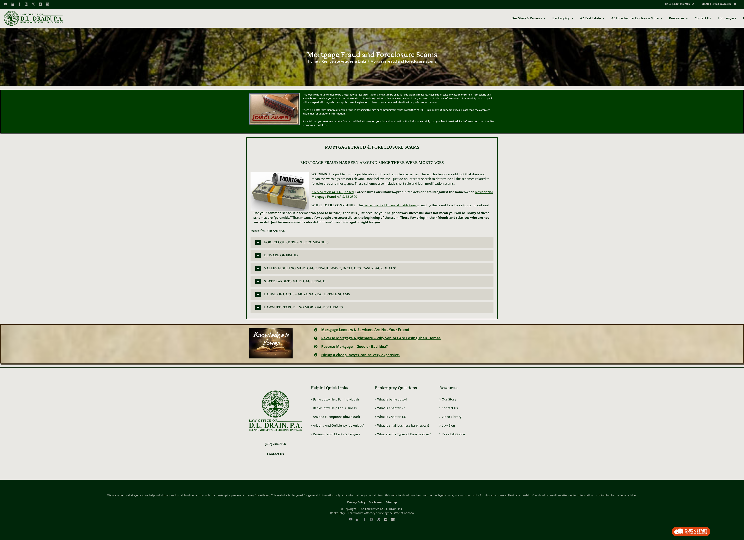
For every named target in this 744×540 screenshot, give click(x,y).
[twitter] (33, 4)
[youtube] (5, 4)
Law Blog (448, 425)
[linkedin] (12, 4)
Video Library (451, 417)
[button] (372, 242)
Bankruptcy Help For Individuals (336, 399)
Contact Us (450, 408)
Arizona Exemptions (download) (336, 417)
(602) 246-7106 (275, 444)
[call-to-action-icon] (691, 528)
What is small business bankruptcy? (403, 425)
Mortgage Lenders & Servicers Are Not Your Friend (365, 329)
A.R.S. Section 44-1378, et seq (333, 192)
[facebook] (19, 4)
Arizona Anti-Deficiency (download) (338, 425)
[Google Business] (47, 4)
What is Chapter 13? (391, 417)
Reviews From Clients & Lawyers (336, 434)
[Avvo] (40, 4)
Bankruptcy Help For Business (335, 408)
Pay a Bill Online (453, 434)
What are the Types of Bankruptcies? (404, 434)
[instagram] (26, 4)
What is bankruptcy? (392, 399)
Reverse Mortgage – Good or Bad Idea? (354, 346)
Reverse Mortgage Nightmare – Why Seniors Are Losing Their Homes (381, 338)
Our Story (449, 399)
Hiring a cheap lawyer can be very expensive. (360, 354)
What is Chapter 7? (391, 408)
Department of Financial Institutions (390, 205)
